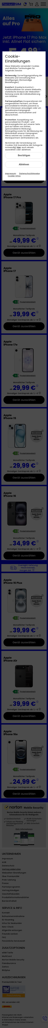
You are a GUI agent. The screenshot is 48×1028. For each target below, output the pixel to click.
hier (19, 147)
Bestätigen (24, 155)
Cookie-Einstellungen (17, 59)
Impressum (10, 173)
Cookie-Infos (14, 176)
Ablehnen (24, 164)
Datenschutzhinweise (29, 173)
